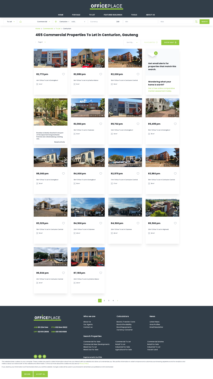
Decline (27, 374)
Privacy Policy (84, 363)
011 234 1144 (41, 327)
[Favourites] (63, 74)
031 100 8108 (59, 331)
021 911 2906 (41, 331)
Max (162, 22)
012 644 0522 (59, 327)
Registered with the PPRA (92, 357)
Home (38, 28)
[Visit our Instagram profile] (44, 356)
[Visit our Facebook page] (35, 356)
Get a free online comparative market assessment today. (161, 89)
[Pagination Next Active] (45, 42)
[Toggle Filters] (196, 21)
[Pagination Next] (117, 300)
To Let (58, 28)
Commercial (48, 28)
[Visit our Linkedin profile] (40, 356)
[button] (69, 22)
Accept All (40, 374)
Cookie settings (11, 374)
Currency (94, 22)
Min (126, 22)
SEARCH (204, 22)
